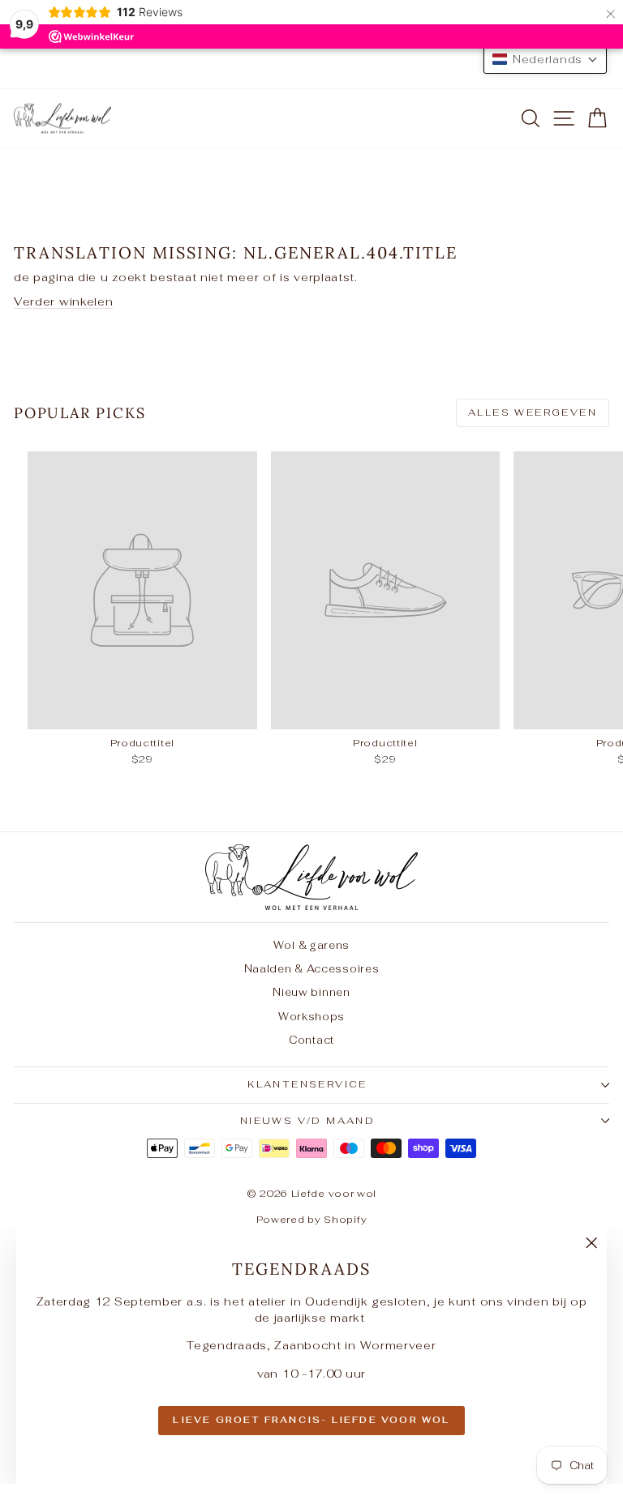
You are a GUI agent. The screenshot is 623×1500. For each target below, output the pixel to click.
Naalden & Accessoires (312, 969)
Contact (311, 1040)
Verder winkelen (64, 301)
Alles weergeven (532, 412)
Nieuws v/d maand (307, 1120)
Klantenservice (307, 1084)
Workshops (311, 1017)
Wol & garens (311, 945)
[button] (545, 59)
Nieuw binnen (311, 992)
